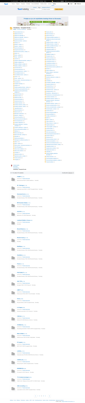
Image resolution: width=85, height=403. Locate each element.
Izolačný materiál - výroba (20, 106)
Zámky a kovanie (49, 156)
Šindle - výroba (49, 119)
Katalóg (11, 400)
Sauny (47, 78)
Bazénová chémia (18, 39)
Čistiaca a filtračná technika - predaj (22, 60)
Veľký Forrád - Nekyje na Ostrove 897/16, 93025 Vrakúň (28, 381)
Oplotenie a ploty (18, 154)
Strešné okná (49, 110)
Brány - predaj (18, 55)
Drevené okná (17, 67)
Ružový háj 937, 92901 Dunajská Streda (25, 363)
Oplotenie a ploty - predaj (20, 156)
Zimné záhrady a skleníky (51, 158)
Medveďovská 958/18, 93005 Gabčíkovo (25, 180)
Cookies (27, 400)
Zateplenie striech (50, 146)
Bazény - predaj (18, 44)
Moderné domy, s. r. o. (22, 237)
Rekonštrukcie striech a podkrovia (53, 66)
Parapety (17, 159)
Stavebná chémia (50, 84)
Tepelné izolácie (49, 124)
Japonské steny (18, 108)
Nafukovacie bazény (19, 138)
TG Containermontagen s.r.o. (24, 377)
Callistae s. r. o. (21, 316)
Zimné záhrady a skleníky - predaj (53, 160)
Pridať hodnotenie (26, 178)
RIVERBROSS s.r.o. (21, 368)
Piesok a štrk (48, 31)
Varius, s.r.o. (20, 298)
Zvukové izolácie (49, 161)
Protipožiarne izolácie (50, 63)
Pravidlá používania (38, 400)
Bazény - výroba (18, 46)
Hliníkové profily (18, 97)
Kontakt (52, 400)
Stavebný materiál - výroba (51, 103)
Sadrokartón (48, 75)
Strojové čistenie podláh (51, 112)
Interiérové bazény (19, 99)
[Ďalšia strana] (49, 396)
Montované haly (18, 132)
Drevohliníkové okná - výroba (21, 74)
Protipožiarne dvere (50, 61)
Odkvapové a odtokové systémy (21, 139)
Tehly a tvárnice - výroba (51, 123)
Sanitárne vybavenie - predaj (52, 77)
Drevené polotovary (19, 69)
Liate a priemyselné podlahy (20, 129)
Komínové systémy (19, 117)
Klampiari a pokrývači (19, 113)
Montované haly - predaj (20, 134)
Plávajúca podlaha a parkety (52, 37)
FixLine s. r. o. (20, 263)
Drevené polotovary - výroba (20, 71)
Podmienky (23, 400)
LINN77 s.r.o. (20, 290)
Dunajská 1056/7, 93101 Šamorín (24, 285)
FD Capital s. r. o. (21, 342)
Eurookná (17, 81)
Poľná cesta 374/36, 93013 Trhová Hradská (26, 293)
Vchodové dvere (49, 130)
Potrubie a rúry (49, 56)
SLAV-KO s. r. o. (21, 211)
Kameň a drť (17, 111)
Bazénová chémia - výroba (20, 40)
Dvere (16, 76)
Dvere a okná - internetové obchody (22, 80)
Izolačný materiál (18, 102)
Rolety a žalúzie (49, 70)
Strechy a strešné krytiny (51, 105)
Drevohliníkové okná (19, 73)
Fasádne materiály (18, 83)
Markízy (16, 131)
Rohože (47, 68)
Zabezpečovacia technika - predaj (53, 144)
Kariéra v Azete (45, 400)
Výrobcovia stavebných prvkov (52, 142)
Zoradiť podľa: (65, 172)
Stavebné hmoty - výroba (51, 89)
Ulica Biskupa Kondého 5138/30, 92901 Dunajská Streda (28, 328)
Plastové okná (49, 35)
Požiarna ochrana (50, 57)
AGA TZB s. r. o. (21, 281)
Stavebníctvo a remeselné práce (53, 95)
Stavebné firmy (49, 86)
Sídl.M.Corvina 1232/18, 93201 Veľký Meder (26, 337)
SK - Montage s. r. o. (22, 185)
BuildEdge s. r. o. (21, 246)
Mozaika (16, 136)
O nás (15, 400)
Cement (16, 58)
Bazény (16, 42)
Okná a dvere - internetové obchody (22, 145)
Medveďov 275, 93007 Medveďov (24, 215)
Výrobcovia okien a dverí (51, 139)
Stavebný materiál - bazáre (52, 98)
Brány (16, 53)
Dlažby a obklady (18, 62)
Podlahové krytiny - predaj (51, 42)
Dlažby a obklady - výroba (20, 65)
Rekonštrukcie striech (50, 65)
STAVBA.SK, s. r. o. (21, 325)
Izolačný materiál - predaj (20, 104)
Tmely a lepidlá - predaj (51, 126)
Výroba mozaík (49, 135)
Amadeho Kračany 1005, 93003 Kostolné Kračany (27, 197)
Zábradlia (48, 151)
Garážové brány (18, 94)
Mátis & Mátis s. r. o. (22, 333)
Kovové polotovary (18, 120)
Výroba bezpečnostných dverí (52, 133)
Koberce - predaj (18, 115)
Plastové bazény (49, 33)
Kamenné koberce (18, 110)
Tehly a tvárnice (49, 121)
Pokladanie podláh (50, 49)
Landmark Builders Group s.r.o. (24, 220)
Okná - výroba (17, 143)
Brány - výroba (18, 56)
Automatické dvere (19, 31)
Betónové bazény (18, 48)
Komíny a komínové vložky (20, 118)
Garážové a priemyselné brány (21, 89)
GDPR (31, 400)
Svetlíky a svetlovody (50, 116)
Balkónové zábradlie (19, 35)
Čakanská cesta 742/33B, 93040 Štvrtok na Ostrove (28, 354)
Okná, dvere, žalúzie (19, 150)
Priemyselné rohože (50, 59)
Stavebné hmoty (49, 87)
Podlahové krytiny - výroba (51, 44)
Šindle (47, 117)
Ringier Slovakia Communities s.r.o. (68, 401)
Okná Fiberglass (18, 147)
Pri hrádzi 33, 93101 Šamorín (23, 372)
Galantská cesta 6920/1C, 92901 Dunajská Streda (27, 189)
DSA (33, 400)
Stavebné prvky (49, 91)
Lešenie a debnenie (19, 122)
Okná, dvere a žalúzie (19, 148)
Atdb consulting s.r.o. (22, 386)
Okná (16, 141)
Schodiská (48, 80)
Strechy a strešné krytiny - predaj (53, 107)
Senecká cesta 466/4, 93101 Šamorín (25, 311)
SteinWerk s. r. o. (21, 255)
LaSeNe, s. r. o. (21, 351)
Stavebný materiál (50, 96)
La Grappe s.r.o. (21, 307)
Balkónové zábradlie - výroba (21, 37)
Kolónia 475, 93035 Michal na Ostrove (25, 319)
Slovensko (15, 166)
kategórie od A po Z (46, 7)
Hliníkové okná (18, 95)
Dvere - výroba (18, 78)
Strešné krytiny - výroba (51, 108)
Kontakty (37, 180)
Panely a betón (18, 157)
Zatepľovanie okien (50, 149)
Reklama (18, 400)
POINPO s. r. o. (20, 176)
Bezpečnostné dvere (19, 49)
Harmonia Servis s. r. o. (23, 194)
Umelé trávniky (49, 128)
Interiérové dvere (18, 101)
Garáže (16, 85)
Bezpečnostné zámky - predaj (21, 51)
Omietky (16, 152)
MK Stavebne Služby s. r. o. (23, 202)
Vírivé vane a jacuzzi (50, 132)
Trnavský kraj (16, 168)
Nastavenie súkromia (60, 400)
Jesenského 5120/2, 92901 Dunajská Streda (26, 389)
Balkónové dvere (18, 33)
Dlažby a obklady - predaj (20, 64)
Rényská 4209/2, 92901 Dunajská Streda (25, 302)
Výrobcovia (48, 137)
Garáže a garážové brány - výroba (22, 87)
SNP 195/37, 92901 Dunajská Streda (24, 346)
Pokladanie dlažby (50, 47)
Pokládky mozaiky (50, 54)
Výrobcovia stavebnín (50, 140)
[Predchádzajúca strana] (35, 396)
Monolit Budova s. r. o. (22, 229)
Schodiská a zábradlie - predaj (52, 82)
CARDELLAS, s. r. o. (22, 359)
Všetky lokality (16, 165)
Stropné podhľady (50, 114)
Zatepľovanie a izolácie (51, 148)
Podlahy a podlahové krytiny (52, 45)
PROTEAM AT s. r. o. (22, 272)
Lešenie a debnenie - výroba (20, 127)
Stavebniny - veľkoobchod (51, 93)
